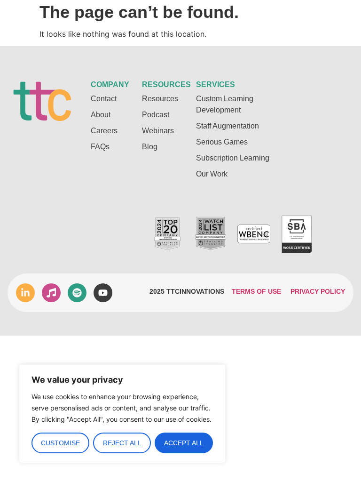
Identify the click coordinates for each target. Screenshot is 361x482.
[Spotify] (77, 292)
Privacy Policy (317, 291)
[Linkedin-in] (25, 292)
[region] (122, 413)
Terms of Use (256, 291)
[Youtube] (103, 292)
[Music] (51, 292)
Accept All (184, 443)
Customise (60, 443)
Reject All (122, 443)
